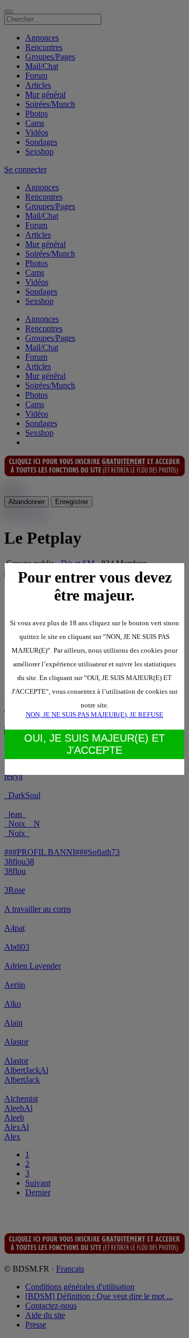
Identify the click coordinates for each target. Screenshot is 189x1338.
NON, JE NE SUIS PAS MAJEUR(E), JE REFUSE (94, 715)
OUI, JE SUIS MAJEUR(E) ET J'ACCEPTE (94, 744)
